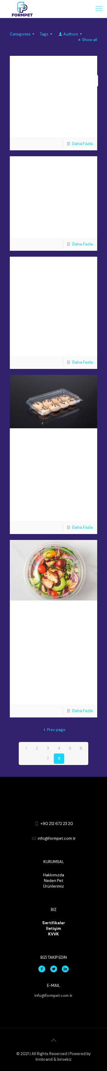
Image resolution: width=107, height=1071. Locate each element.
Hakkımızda (53, 875)
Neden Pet (53, 880)
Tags (44, 34)
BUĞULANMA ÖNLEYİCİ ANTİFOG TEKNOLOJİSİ (50, 630)
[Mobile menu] (99, 9)
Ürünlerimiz (53, 886)
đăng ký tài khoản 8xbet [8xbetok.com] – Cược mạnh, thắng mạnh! (56, 292)
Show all (89, 39)
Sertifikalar (53, 922)
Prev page (56, 729)
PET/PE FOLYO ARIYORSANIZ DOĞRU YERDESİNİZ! (52, 458)
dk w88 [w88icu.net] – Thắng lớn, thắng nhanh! (53, 186)
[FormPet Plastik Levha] (22, 8)
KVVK (53, 934)
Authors (70, 34)
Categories (20, 34)
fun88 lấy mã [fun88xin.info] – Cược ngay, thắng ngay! (57, 86)
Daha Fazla (82, 143)
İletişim (53, 928)
